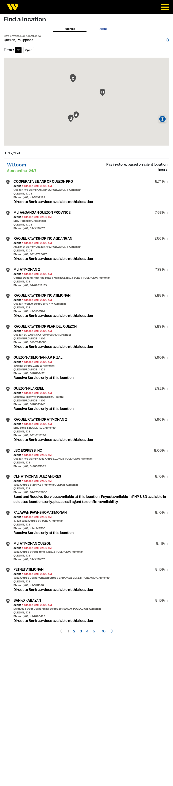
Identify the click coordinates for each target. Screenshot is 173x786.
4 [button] (87, 631)
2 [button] (74, 631)
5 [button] (94, 631)
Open (28, 50)
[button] (111, 631)
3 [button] (81, 631)
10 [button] (103, 631)
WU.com (16, 164)
